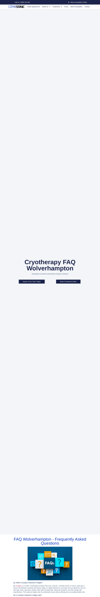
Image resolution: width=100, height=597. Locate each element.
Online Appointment (33, 7)
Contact (87, 7)
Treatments (56, 7)
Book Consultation (76, 7)
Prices (66, 7)
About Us (45, 7)
